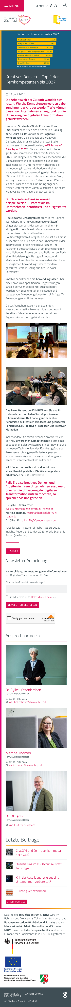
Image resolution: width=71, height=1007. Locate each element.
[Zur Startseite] (17, 24)
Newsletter (12, 996)
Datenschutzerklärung (42, 597)
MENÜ (14, 6)
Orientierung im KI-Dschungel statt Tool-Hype (39, 866)
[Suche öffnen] (64, 4)
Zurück (14, 551)
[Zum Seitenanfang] (65, 1000)
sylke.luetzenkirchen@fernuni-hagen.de (29, 509)
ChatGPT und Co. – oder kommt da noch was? (38, 852)
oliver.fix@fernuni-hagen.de (39, 520)
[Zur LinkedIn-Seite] (65, 993)
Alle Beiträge (17, 901)
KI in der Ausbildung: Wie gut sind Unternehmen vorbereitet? (37, 879)
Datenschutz (34, 994)
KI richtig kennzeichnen (31, 890)
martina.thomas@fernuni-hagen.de (32, 515)
